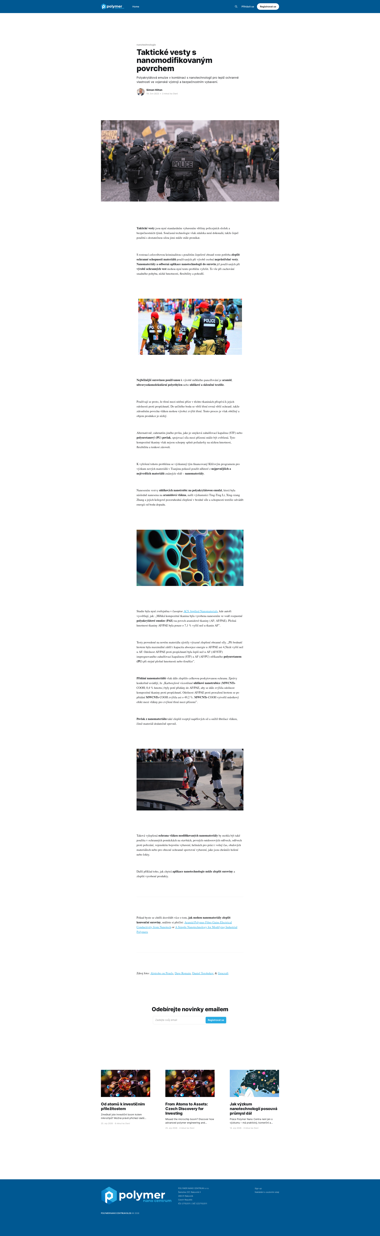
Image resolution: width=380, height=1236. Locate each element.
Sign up (258, 1188)
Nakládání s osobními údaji (267, 1192)
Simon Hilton (154, 89)
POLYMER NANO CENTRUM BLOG (116, 1213)
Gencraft (223, 973)
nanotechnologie (146, 44)
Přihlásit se (248, 6)
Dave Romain (183, 973)
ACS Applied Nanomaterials (200, 611)
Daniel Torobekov (202, 973)
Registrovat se (268, 6)
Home (135, 6)
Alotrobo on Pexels (161, 973)
